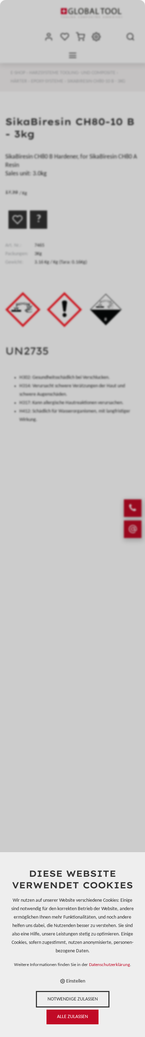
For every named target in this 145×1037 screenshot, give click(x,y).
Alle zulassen (72, 1016)
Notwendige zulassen (73, 999)
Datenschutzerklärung (109, 965)
